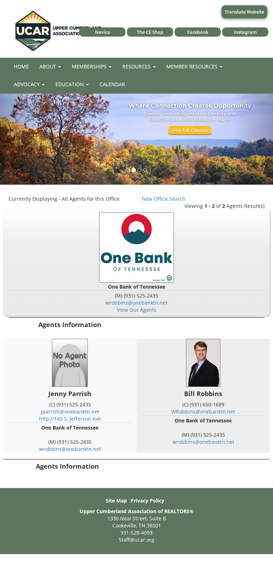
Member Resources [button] (192, 66)
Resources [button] (137, 66)
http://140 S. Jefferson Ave (70, 418)
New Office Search (164, 198)
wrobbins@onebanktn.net (136, 302)
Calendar (112, 84)
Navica (102, 32)
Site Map (116, 500)
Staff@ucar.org (136, 539)
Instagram (245, 32)
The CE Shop (150, 32)
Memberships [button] (90, 66)
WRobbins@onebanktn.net (203, 411)
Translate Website (244, 12)
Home (21, 66)
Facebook (197, 32)
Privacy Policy (147, 500)
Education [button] (70, 84)
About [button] (48, 66)
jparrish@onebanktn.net (70, 411)
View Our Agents (136, 309)
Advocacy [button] (27, 84)
